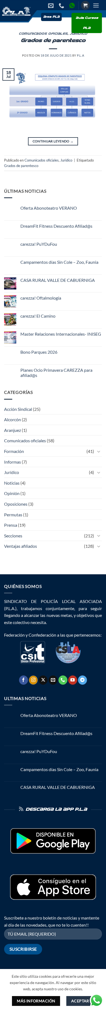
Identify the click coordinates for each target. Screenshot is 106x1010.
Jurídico (66, 160)
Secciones (13, 535)
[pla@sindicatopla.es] (51, 5)
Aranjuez (12, 430)
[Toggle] (98, 451)
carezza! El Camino (37, 315)
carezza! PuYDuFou (38, 244)
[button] (85, 5)
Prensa (10, 525)
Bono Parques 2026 (38, 352)
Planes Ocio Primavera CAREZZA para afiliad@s (56, 372)
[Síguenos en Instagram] (33, 680)
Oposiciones (15, 504)
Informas (12, 461)
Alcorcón (12, 419)
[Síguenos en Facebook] (23, 680)
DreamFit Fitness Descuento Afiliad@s (56, 226)
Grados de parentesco (53, 40)
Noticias (12, 482)
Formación (14, 451)
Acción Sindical (18, 409)
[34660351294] (72, 5)
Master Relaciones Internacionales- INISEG (60, 333)
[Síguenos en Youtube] (72, 680)
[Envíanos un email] (53, 680)
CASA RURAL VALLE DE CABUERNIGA (57, 280)
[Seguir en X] (43, 680)
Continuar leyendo (53, 141)
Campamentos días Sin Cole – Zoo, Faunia (59, 262)
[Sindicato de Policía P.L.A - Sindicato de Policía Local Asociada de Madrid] (16, 11)
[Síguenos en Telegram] (82, 680)
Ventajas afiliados (20, 546)
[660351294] (62, 5)
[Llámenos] (62, 680)
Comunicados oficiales (43, 34)
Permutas (13, 514)
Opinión (12, 493)
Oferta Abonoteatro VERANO (48, 207)
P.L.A (80, 55)
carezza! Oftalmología (40, 297)
